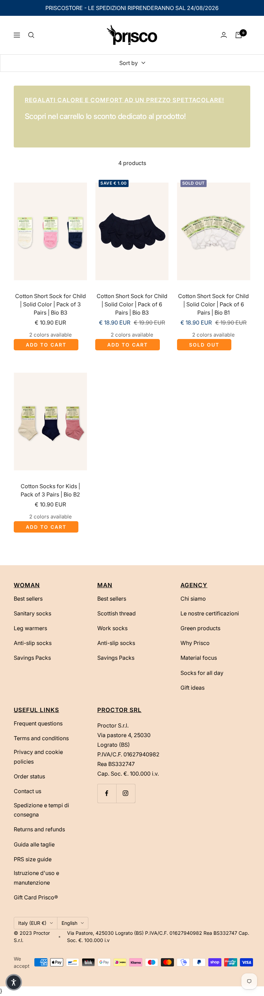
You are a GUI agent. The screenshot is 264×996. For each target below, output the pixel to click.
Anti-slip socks (33, 642)
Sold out (204, 345)
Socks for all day (201, 672)
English (69, 923)
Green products (200, 628)
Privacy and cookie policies (38, 756)
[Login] (224, 35)
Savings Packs (32, 657)
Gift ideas (192, 687)
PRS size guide (33, 859)
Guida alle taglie (34, 844)
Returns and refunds (39, 829)
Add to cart (46, 345)
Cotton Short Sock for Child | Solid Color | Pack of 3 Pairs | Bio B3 (50, 304)
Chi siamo (193, 598)
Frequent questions (38, 723)
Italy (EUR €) (32, 923)
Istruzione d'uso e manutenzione (36, 877)
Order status (29, 776)
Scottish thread (116, 613)
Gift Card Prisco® (36, 897)
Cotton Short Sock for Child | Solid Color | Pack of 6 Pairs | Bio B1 (213, 304)
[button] (14, 982)
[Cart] (238, 35)
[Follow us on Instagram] (125, 793)
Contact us (27, 791)
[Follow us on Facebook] (106, 793)
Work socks (112, 628)
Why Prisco (195, 642)
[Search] (31, 35)
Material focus (198, 657)
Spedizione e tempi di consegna (41, 810)
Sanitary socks (32, 613)
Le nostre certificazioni (209, 613)
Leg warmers (30, 628)
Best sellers (28, 598)
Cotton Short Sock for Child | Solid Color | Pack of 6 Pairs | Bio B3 (132, 304)
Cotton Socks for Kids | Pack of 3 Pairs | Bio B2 (50, 490)
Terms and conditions (41, 738)
